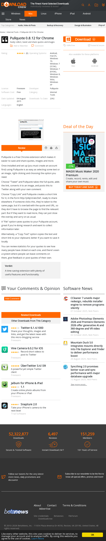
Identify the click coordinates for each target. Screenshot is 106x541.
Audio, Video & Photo (27, 25)
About (37, 505)
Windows (15, 13)
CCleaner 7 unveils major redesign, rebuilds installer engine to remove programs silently (87, 303)
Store (8, 19)
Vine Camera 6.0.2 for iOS (27, 348)
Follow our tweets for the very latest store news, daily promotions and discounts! (25, 476)
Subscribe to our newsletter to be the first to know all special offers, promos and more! (84, 475)
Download (83, 39)
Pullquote (54, 88)
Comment (39, 46)
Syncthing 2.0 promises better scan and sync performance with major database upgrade (85, 371)
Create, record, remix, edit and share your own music (81, 180)
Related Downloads (31, 314)
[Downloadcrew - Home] (13, 5)
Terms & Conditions (74, 505)
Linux (43, 13)
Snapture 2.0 (29, 404)
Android (87, 13)
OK (92, 534)
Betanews (58, 515)
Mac (31, 13)
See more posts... (79, 384)
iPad (72, 13)
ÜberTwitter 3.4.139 (33, 365)
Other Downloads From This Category (31, 320)
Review (21, 147)
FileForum (73, 515)
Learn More (37, 538)
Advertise (44, 508)
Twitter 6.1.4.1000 (32, 328)
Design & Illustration (83, 25)
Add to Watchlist (21, 46)
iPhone (58, 13)
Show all (101, 25)
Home (2, 32)
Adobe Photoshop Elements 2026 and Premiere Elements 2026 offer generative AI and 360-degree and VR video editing (88, 325)
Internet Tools (12, 32)
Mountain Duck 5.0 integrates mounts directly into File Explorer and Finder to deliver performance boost (87, 349)
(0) (27, 53)
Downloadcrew (45, 518)
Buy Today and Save (81, 187)
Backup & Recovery (55, 25)
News (22, 19)
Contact (52, 505)
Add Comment (12, 298)
